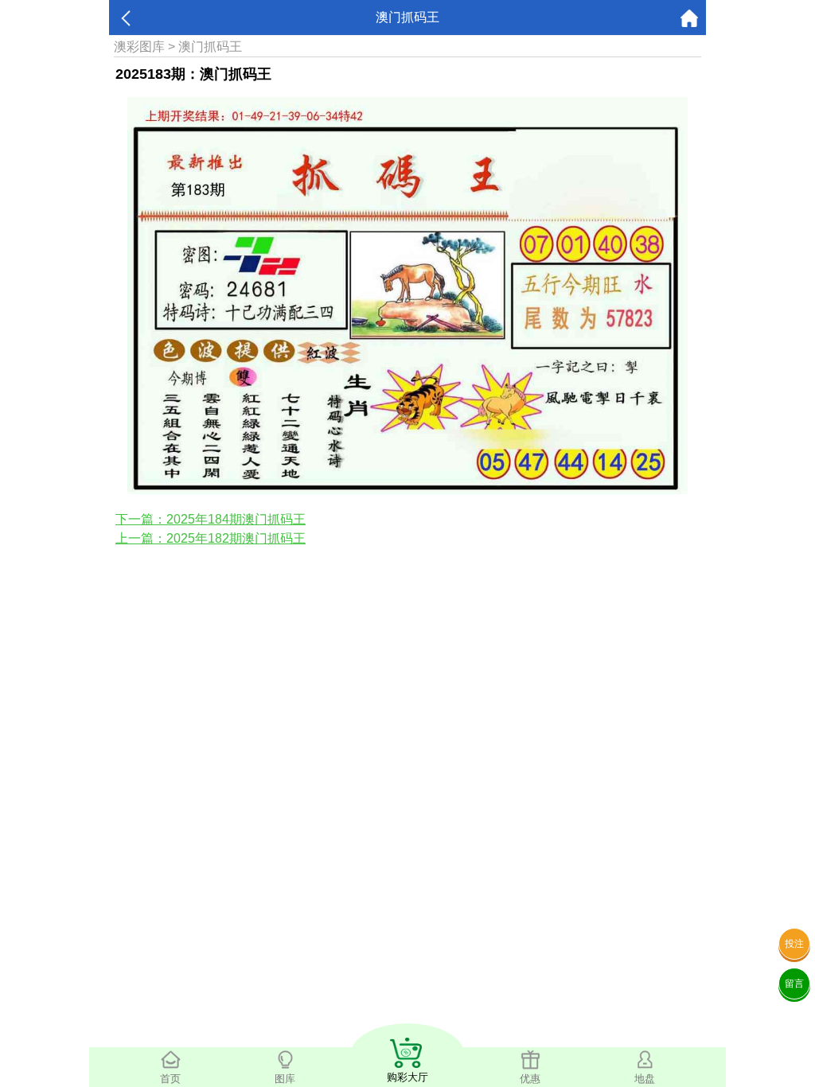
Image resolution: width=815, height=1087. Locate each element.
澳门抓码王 (210, 46)
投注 (794, 943)
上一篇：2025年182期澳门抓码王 (210, 538)
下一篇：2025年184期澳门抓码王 (210, 519)
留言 (794, 983)
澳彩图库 (139, 46)
